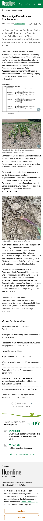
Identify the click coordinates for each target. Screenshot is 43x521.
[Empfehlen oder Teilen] (39, 23)
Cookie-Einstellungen (29, 502)
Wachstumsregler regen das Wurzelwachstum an (20, 363)
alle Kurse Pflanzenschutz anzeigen (22, 454)
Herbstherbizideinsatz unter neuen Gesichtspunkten (15, 327)
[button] (39, 3)
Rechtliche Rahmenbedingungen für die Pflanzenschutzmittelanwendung (18, 396)
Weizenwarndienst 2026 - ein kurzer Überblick (20, 389)
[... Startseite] (8, 4)
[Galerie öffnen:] (21, 98)
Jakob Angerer (19, 24)
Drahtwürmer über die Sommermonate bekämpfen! (17, 371)
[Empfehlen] (35, 23)
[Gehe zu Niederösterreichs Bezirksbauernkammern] (20, 4)
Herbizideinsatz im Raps (12, 351)
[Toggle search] (34, 4)
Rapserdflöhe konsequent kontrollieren (17, 356)
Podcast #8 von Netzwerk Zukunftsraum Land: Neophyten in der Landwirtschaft (21, 344)
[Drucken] (30, 23)
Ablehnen (21, 511)
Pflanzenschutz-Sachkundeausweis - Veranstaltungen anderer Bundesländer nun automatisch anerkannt (19, 381)
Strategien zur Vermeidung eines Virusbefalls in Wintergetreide (21, 336)
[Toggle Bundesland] (27, 4)
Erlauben (21, 518)
